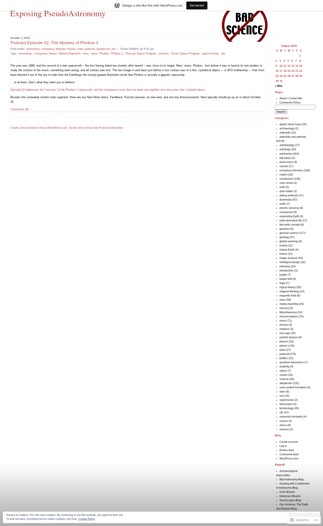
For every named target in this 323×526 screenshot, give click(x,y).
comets (283, 166)
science (164, 53)
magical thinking (289, 291)
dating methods (288, 195)
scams (283, 375)
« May (278, 86)
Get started (197, 5)
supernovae (286, 400)
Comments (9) (20, 109)
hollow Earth (286, 249)
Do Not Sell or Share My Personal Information (96, 128)
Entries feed (286, 450)
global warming (288, 241)
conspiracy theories (53, 49)
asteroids (284, 132)
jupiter (283, 274)
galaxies (284, 229)
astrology (284, 149)
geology (284, 237)
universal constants (291, 416)
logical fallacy (287, 287)
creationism (286, 178)
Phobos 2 (117, 53)
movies (283, 325)
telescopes (285, 404)
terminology (286, 408)
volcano (284, 429)
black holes (286, 162)
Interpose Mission (290, 496)
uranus (283, 421)
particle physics (288, 337)
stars (282, 391)
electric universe (289, 208)
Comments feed (288, 454)
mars (80, 49)
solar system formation (292, 387)
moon (282, 320)
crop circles (286, 183)
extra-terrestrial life (290, 220)
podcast (90, 49)
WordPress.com (288, 458)
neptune (284, 329)
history (71, 49)
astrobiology (286, 145)
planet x (284, 345)
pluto (282, 350)
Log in (283, 446)
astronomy (33, 49)
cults (282, 187)
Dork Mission (287, 492)
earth (282, 203)
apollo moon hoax (290, 124)
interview (284, 266)
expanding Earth (289, 216)
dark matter (286, 191)
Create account (288, 442)
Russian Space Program (140, 53)
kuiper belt (285, 279)
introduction (286, 270)
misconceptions (288, 316)
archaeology (286, 128)
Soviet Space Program (185, 53)
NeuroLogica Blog (290, 500)
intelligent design (289, 262)
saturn (283, 370)
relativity (284, 366)
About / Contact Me (290, 98)
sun (281, 395)
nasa (94, 53)
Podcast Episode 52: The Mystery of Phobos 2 (54, 42)
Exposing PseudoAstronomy (58, 13)
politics (283, 358)
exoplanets (286, 212)
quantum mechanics (291, 362)
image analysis (288, 258)
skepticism (103, 49)
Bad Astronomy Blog (291, 479)
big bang (284, 158)
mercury (284, 308)
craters (283, 174)
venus (283, 425)
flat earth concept (289, 224)
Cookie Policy (86, 519)
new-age (284, 333)
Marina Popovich (69, 53)
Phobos (104, 53)
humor (283, 254)
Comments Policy (289, 102)
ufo (113, 49)
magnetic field (287, 295)
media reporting (288, 304)
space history (210, 53)
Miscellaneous (288, 312)
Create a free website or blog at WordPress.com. (39, 128)
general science (289, 233)
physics (284, 341)
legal (282, 283)
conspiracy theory (45, 53)
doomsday (285, 199)
